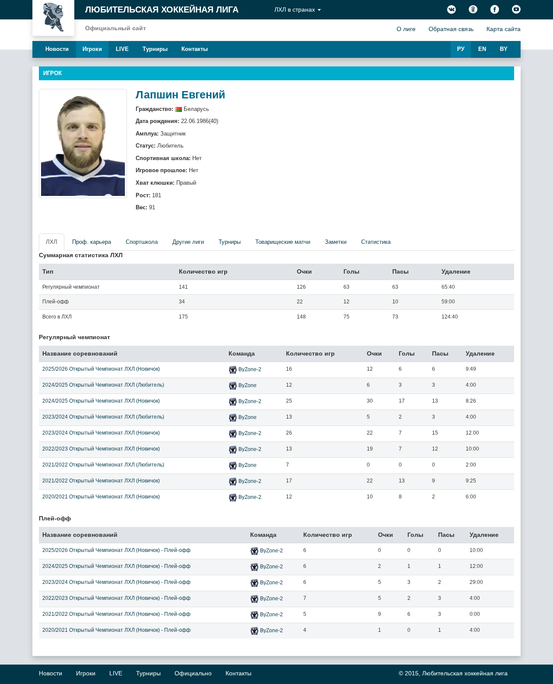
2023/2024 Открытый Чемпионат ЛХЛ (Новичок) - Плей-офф (116, 582)
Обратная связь (451, 28)
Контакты (194, 49)
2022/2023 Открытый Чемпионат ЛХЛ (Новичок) (101, 449)
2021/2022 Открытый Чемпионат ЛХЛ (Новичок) (101, 481)
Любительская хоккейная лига (161, 9)
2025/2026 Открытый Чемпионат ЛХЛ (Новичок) (101, 369)
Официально (193, 673)
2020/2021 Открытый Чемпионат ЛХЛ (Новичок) (101, 497)
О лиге (406, 28)
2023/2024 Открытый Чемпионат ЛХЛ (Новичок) (101, 433)
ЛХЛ (51, 242)
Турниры (155, 49)
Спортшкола (142, 242)
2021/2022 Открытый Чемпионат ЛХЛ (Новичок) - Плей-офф (116, 614)
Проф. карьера (91, 242)
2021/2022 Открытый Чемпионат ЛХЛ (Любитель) (103, 465)
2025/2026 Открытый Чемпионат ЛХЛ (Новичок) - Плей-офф (116, 550)
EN (482, 49)
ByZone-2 (249, 369)
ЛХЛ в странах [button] (295, 9)
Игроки (92, 49)
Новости (57, 49)
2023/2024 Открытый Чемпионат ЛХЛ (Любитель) (103, 417)
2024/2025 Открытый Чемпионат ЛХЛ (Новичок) (101, 401)
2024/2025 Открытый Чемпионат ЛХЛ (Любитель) (103, 385)
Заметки (335, 242)
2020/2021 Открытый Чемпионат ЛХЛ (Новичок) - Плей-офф (116, 630)
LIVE (122, 49)
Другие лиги (188, 242)
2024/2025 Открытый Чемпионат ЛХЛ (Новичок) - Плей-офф (116, 566)
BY (504, 49)
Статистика (376, 242)
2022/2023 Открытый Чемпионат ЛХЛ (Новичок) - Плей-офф (116, 598)
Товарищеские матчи (282, 242)
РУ (460, 49)
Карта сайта (503, 28)
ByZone (247, 385)
